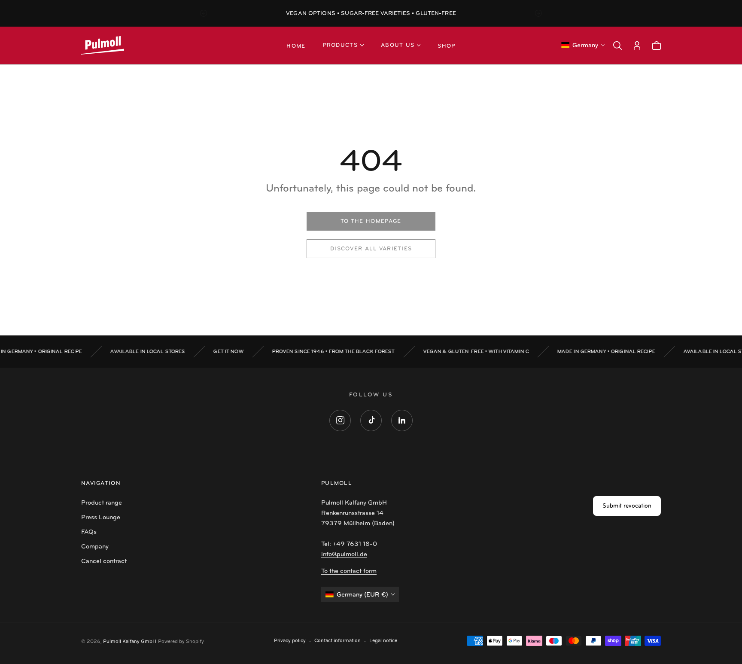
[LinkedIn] (402, 420)
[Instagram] (340, 420)
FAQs (89, 532)
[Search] (617, 45)
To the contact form (349, 571)
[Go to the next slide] (538, 13)
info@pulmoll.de (344, 554)
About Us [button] (397, 45)
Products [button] (340, 45)
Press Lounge (100, 517)
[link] (371, 221)
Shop (446, 46)
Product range (101, 502)
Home (295, 46)
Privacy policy (290, 640)
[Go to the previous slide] (203, 13)
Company (95, 546)
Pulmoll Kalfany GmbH (129, 641)
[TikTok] (371, 420)
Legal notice (383, 640)
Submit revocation (626, 505)
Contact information (337, 640)
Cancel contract (104, 561)
